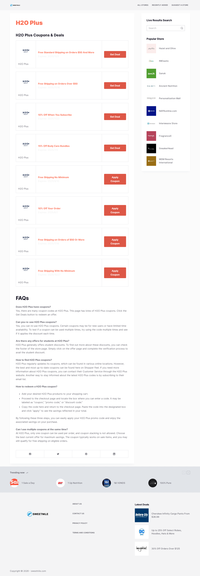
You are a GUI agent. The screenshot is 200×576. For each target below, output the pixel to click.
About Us (77, 504)
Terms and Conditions (83, 533)
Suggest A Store (180, 5)
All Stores (142, 5)
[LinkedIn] (114, 454)
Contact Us (78, 513)
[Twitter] (58, 454)
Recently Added (160, 5)
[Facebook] (30, 454)
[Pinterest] (86, 454)
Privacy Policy (79, 523)
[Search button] (182, 28)
